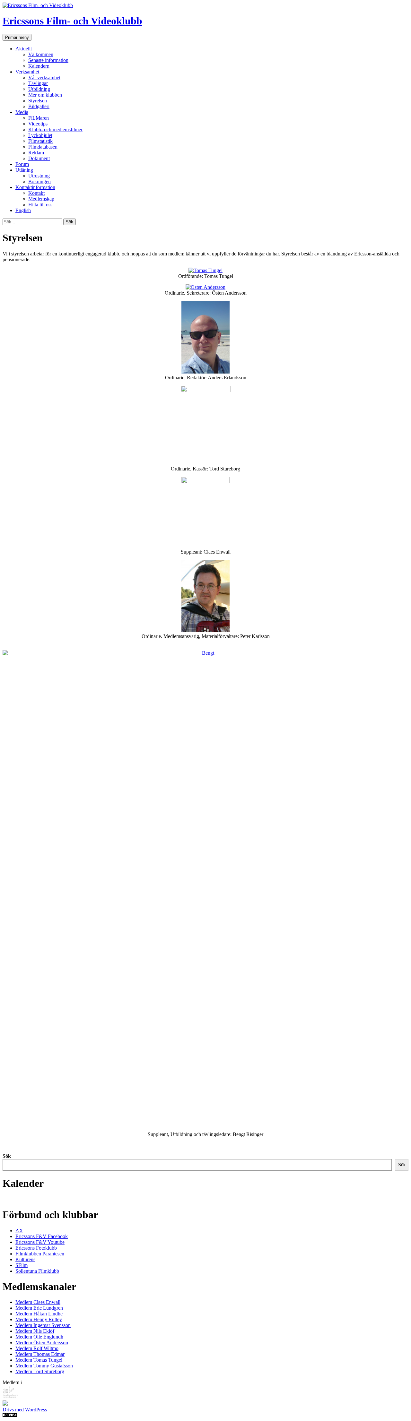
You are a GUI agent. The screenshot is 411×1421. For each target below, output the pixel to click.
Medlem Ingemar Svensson (43, 1325)
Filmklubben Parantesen (39, 1253)
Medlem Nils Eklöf (34, 1331)
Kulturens (25, 1259)
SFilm (21, 1265)
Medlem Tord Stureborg (39, 1371)
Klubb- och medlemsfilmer (55, 129)
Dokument (39, 158)
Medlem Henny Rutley (38, 1319)
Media (21, 112)
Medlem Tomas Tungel (38, 1360)
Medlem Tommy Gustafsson (44, 1365)
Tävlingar (38, 83)
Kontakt (36, 193)
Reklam (36, 152)
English (23, 210)
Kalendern (38, 66)
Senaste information (48, 60)
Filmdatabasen (42, 147)
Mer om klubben (45, 95)
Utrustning (39, 175)
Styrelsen (37, 100)
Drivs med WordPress (25, 1409)
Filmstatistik (40, 141)
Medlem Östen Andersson (41, 1342)
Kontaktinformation (35, 187)
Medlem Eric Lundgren (39, 1308)
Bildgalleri (38, 106)
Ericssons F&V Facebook (41, 1236)
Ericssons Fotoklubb (36, 1248)
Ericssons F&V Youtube (40, 1242)
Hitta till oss (40, 204)
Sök (7, 1156)
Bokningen (39, 181)
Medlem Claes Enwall (37, 1302)
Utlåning (24, 170)
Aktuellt (23, 48)
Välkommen (40, 54)
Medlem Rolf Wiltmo (36, 1348)
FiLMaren (38, 118)
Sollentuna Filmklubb (37, 1271)
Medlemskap (41, 199)
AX (19, 1230)
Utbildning (39, 89)
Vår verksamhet (44, 77)
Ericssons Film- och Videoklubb (72, 21)
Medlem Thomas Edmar (40, 1354)
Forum (22, 164)
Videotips (38, 123)
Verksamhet (27, 71)
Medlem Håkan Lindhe (39, 1313)
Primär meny (17, 37)
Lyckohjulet (40, 135)
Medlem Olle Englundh (39, 1336)
